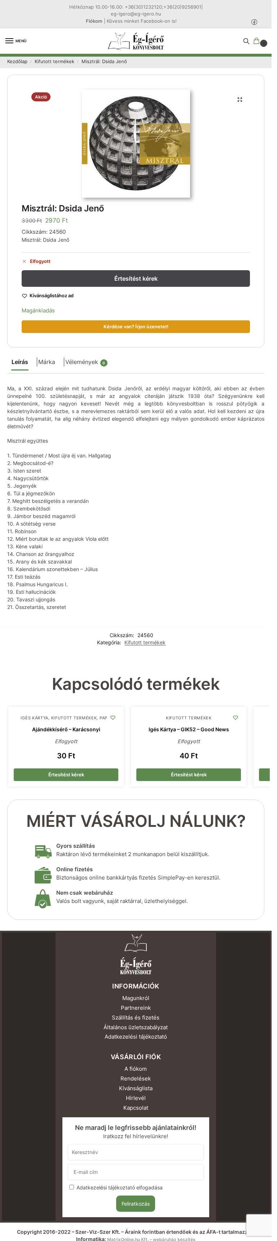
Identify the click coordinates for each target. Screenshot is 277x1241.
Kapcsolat (135, 1108)
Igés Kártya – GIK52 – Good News (189, 729)
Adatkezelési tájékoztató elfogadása (119, 1187)
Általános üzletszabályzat (136, 1027)
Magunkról (135, 998)
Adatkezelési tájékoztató (136, 1037)
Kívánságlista (136, 1088)
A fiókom (135, 1069)
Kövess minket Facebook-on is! (142, 21)
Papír (106, 718)
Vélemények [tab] (85, 362)
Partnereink (136, 1008)
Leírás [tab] (20, 362)
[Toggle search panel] (246, 41)
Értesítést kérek (136, 278)
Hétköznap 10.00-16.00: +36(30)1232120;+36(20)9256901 (135, 7)
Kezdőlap (17, 61)
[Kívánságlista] (112, 717)
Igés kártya (34, 718)
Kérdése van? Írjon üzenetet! (136, 326)
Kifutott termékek (54, 61)
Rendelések (135, 1078)
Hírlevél (136, 1098)
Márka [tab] (46, 362)
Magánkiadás (38, 310)
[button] (258, 41)
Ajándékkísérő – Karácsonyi (66, 729)
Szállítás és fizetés (135, 1017)
